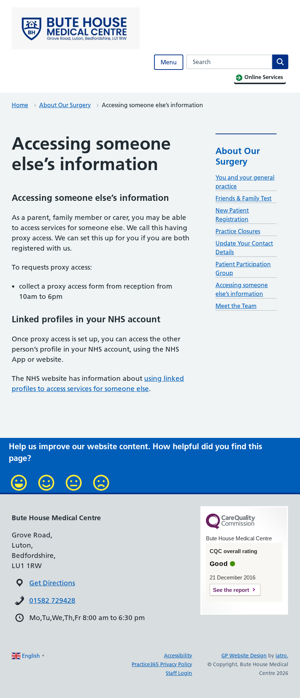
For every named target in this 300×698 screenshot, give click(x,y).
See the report (231, 590)
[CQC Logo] (230, 527)
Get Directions (52, 583)
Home (20, 105)
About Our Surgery (65, 105)
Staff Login (179, 673)
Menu (169, 62)
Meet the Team (235, 305)
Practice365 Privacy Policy (162, 664)
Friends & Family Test (243, 198)
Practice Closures (237, 231)
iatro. (281, 655)
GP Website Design (244, 655)
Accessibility (178, 655)
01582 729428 (52, 600)
